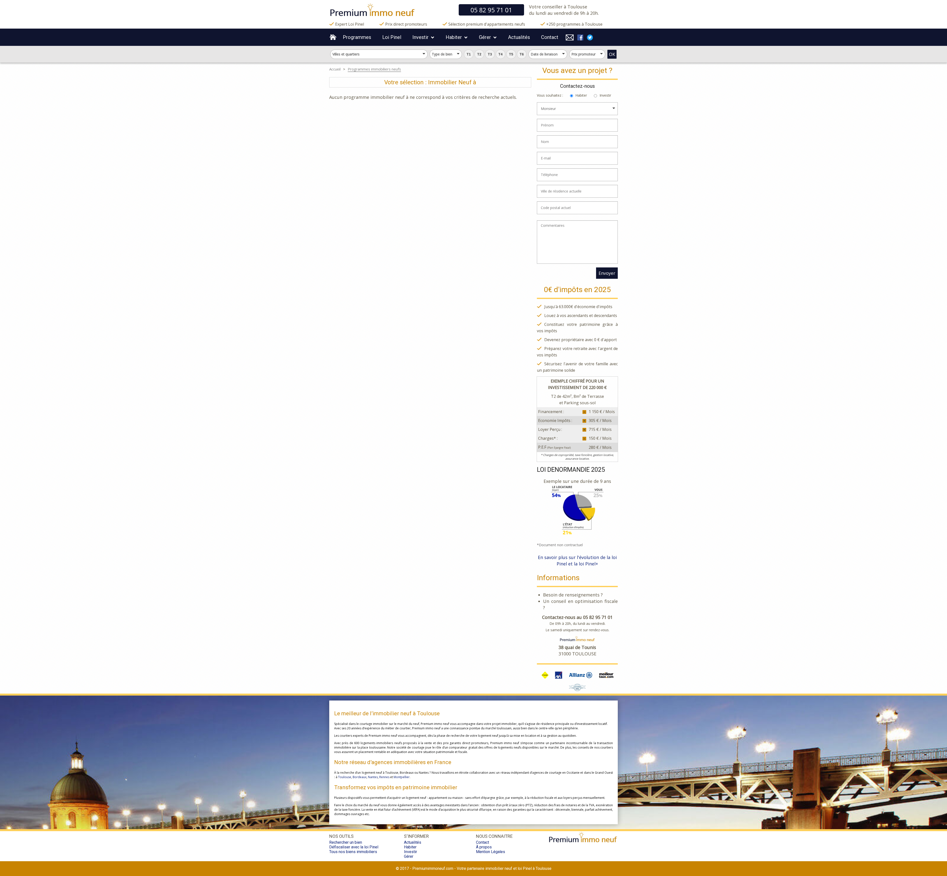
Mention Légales (490, 851)
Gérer (485, 37)
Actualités (519, 37)
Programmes (357, 37)
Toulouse (344, 777)
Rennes (384, 777)
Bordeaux (359, 777)
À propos (484, 847)
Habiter (454, 37)
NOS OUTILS (341, 836)
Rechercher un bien (345, 842)
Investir (420, 37)
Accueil (335, 69)
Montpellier (402, 777)
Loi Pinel (391, 37)
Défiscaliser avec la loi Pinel (353, 847)
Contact (549, 37)
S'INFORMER (416, 836)
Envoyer (607, 273)
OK (612, 54)
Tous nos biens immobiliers (353, 851)
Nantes (373, 777)
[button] (469, 54)
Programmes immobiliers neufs (374, 69)
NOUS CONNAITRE (494, 836)
